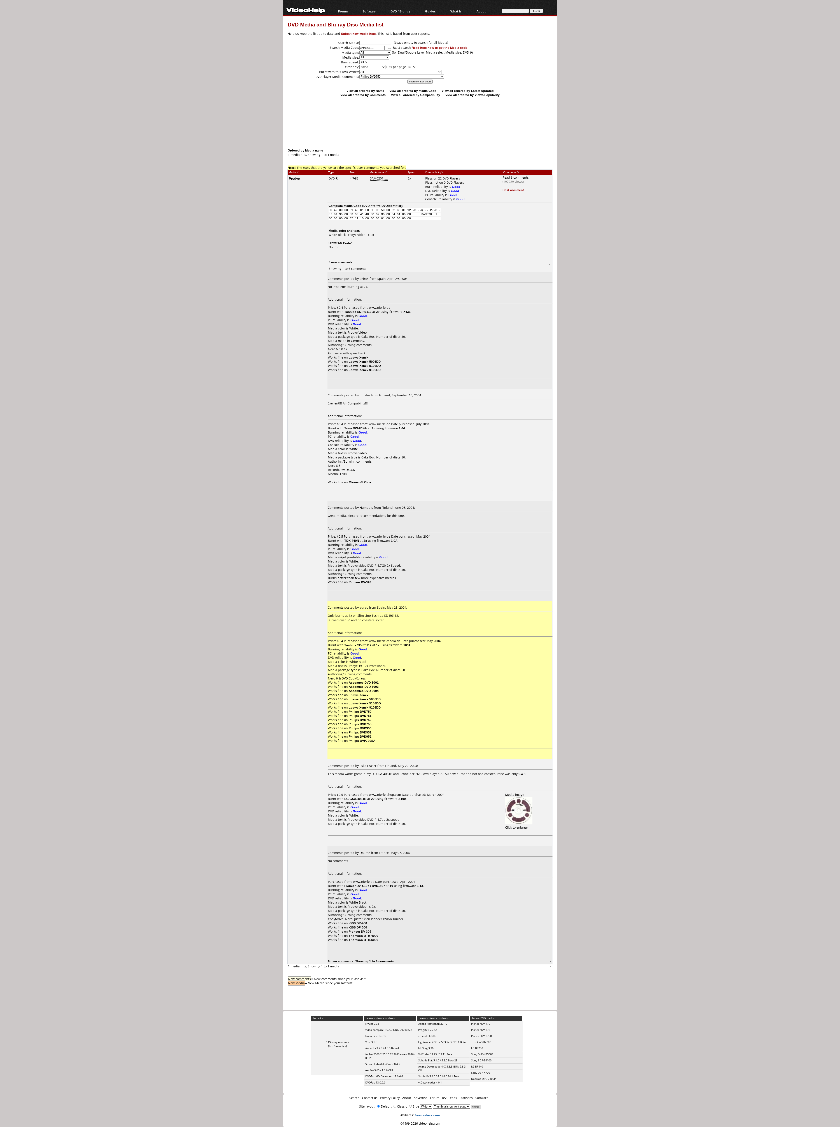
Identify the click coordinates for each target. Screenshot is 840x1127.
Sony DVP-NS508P (482, 1054)
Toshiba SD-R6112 (357, 312)
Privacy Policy (390, 1098)
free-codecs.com (427, 1115)
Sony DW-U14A (355, 428)
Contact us (370, 1098)
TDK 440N (351, 540)
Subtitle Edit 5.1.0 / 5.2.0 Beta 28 (437, 1060)
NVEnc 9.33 (372, 1024)
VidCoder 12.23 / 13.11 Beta (435, 1054)
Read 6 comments (515, 177)
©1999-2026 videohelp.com (420, 1123)
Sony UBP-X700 (480, 1073)
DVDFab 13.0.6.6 (375, 1082)
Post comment (513, 190)
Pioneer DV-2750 (481, 1036)
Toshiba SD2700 (481, 1042)
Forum (343, 11)
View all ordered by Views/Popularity (472, 95)
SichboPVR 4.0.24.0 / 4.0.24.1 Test (438, 1076)
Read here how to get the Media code (439, 47)
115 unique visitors (337, 1042)
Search (354, 1098)
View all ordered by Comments (363, 95)
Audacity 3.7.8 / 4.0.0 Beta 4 (382, 1048)
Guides (430, 11)
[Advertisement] (420, 130)
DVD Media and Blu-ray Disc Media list (335, 24)
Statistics (466, 1098)
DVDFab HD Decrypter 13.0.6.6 (384, 1076)
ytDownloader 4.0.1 (430, 1082)
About (406, 1098)
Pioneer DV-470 (480, 1024)
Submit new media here (358, 33)
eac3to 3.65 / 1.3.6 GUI (379, 1070)
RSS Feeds (449, 1098)
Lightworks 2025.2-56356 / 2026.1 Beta (442, 1042)
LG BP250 (477, 1048)
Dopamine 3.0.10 (375, 1036)
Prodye (294, 178)
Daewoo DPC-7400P (483, 1079)
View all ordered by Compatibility (415, 95)
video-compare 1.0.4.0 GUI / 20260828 (388, 1030)
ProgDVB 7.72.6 (427, 1030)
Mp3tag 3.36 (426, 1048)
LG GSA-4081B (355, 799)
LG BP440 (477, 1066)
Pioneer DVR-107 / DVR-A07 (364, 886)
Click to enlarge (516, 827)
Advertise (420, 1098)
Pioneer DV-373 (480, 1030)
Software (369, 11)
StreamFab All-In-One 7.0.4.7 (382, 1064)
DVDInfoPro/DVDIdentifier (382, 206)
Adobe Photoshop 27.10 (432, 1024)
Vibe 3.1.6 (371, 1042)
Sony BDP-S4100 (481, 1060)
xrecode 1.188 (427, 1036)
